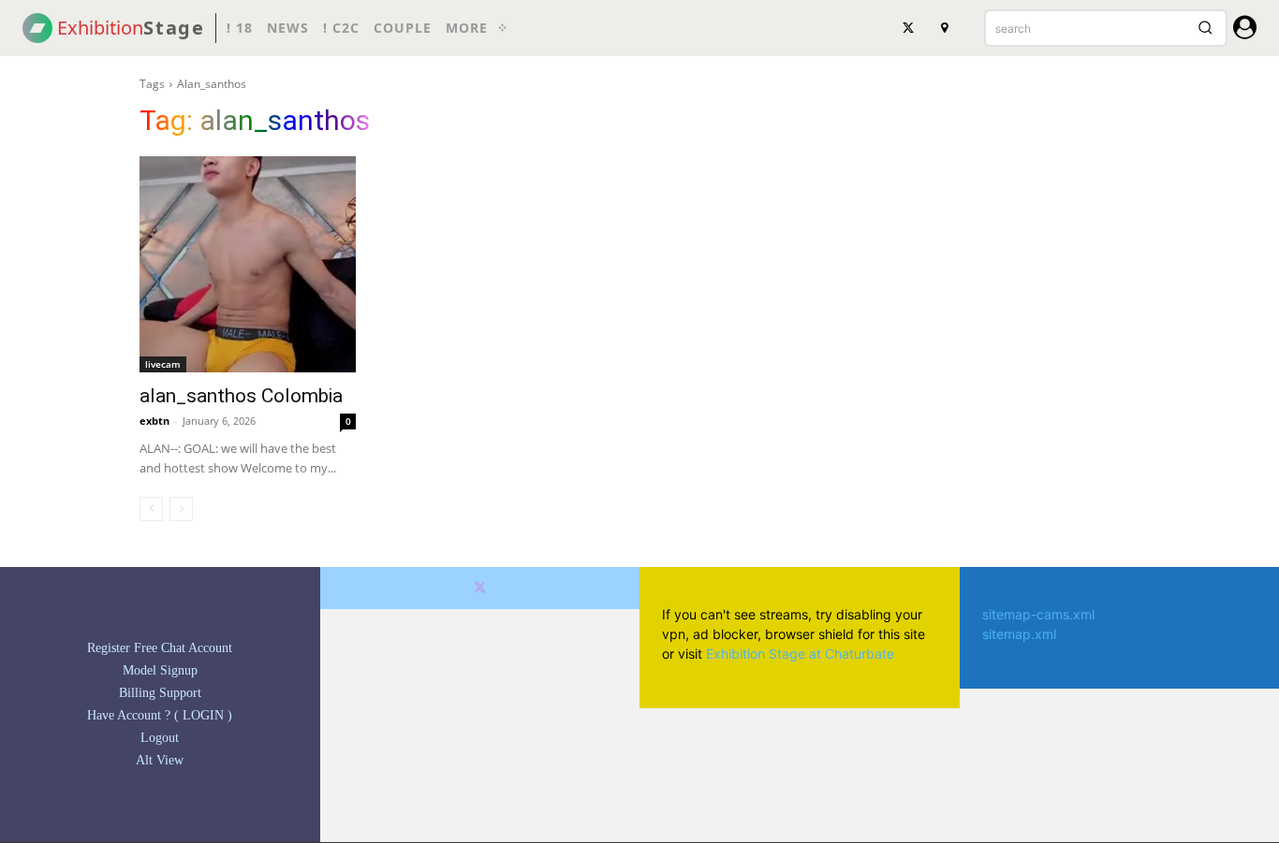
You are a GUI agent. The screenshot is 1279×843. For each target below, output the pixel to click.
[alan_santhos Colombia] (248, 264)
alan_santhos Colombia (241, 396)
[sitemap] (944, 28)
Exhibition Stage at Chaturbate (800, 653)
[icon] (1245, 30)
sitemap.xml (1019, 634)
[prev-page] (151, 509)
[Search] (1205, 28)
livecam (163, 364)
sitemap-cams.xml (1038, 614)
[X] (908, 28)
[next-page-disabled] (181, 509)
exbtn (154, 421)
